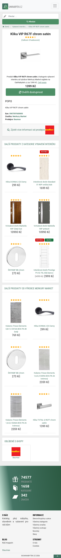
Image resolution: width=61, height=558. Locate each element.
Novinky (36, 531)
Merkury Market (19, 116)
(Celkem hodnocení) (30, 40)
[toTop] (57, 556)
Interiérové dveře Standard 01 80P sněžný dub (44, 183)
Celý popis (42, 82)
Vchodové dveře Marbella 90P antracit (44, 227)
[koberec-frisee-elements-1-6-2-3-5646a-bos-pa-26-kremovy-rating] (16, 394)
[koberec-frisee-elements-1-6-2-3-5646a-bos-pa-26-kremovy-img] (16, 406)
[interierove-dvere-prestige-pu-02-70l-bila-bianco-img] (44, 257)
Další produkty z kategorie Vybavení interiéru (29, 144)
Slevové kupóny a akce (42, 519)
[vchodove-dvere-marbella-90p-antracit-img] (44, 212)
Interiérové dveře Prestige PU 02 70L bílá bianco (44, 271)
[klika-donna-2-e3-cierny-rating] (16, 155)
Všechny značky (39, 525)
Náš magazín (7, 543)
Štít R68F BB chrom (16, 270)
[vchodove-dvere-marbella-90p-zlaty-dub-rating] (16, 200)
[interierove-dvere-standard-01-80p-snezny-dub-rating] (44, 155)
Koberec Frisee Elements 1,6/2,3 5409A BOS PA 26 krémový (44, 376)
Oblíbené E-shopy (13, 441)
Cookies (36, 546)
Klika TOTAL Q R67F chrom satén (44, 421)
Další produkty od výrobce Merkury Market (28, 288)
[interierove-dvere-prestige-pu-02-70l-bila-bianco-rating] (44, 244)
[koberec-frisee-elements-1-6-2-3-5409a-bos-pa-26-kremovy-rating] (44, 347)
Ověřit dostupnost (32, 92)
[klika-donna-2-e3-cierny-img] (16, 168)
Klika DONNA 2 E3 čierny (16, 182)
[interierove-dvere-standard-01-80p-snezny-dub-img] (44, 168)
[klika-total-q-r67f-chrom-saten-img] (44, 406)
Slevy (35, 534)
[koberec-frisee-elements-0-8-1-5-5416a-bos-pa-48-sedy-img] (16, 312)
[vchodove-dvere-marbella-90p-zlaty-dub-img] (16, 212)
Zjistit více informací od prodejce (27, 129)
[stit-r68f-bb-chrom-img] (16, 257)
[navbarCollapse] (55, 6)
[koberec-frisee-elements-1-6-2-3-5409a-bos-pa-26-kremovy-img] (44, 359)
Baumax (17, 119)
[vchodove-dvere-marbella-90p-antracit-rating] (44, 200)
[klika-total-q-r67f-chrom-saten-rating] (44, 394)
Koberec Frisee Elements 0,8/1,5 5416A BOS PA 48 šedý (16, 329)
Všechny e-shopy (39, 528)
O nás (35, 543)
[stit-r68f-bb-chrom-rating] (16, 244)
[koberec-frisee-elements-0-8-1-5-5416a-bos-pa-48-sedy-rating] (16, 300)
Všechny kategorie (40, 522)
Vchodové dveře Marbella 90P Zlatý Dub (16, 227)
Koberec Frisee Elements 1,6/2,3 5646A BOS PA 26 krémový (16, 423)
